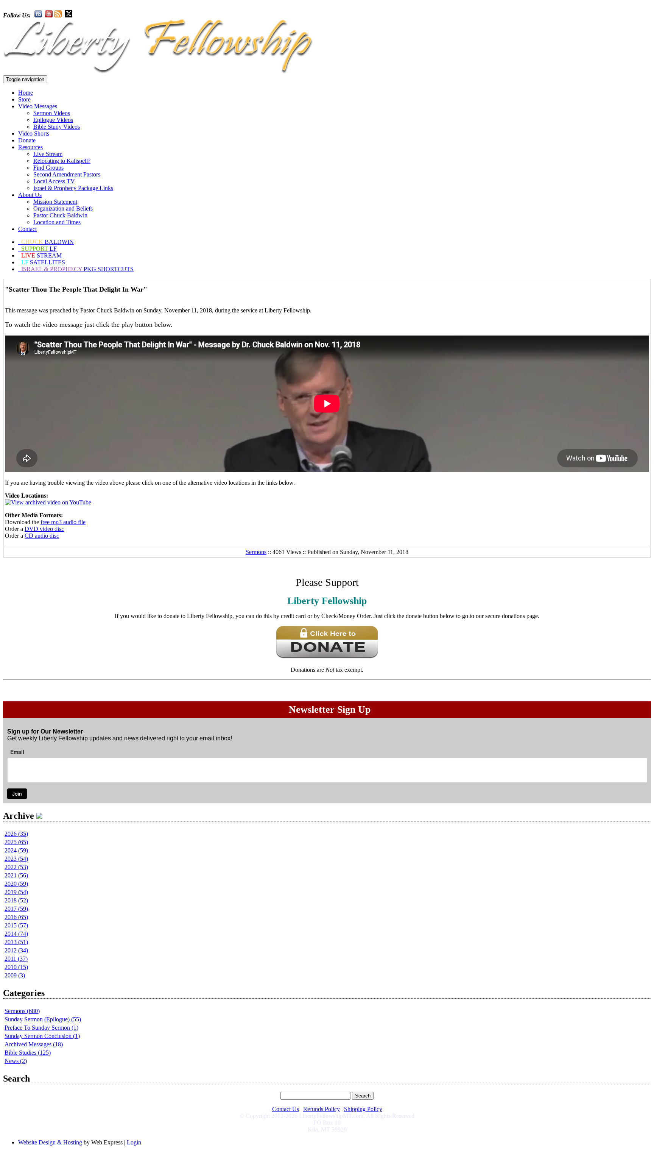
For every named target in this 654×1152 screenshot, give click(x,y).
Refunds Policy (321, 1109)
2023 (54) (16, 858)
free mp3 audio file (63, 522)
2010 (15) (16, 967)
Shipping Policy (363, 1109)
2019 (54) (16, 892)
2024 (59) (16, 850)
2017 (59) (16, 908)
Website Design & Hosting (50, 1142)
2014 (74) (16, 933)
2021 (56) (16, 875)
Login (134, 1142)
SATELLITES (43, 262)
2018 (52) (16, 900)
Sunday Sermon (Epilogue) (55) (43, 1019)
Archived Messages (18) (34, 1044)
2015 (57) (16, 925)
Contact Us (285, 1109)
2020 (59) (16, 883)
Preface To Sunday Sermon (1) (41, 1027)
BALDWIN (47, 242)
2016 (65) (16, 917)
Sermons (256, 552)
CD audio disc (42, 535)
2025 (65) (16, 842)
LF (39, 248)
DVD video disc (44, 529)
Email (17, 752)
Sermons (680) (22, 1011)
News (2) (16, 1061)
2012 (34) (16, 950)
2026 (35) (16, 833)
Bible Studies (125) (28, 1052)
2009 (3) (15, 975)
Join (17, 794)
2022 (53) (16, 867)
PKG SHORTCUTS (77, 269)
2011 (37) (16, 958)
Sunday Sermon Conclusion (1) (42, 1036)
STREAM (41, 255)
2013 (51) (16, 942)
